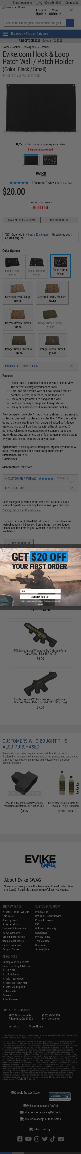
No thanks (40, 604)
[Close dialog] (2, 550)
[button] (40, 598)
